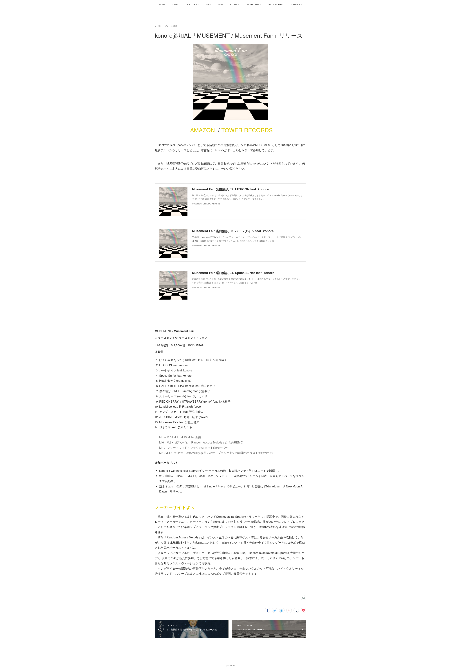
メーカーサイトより (175, 507)
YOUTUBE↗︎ (193, 4)
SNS (208, 4)
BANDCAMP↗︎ (254, 4)
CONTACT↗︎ (296, 4)
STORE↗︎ (235, 4)
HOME (162, 4)
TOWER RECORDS (247, 130)
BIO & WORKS (275, 4)
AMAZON (202, 130)
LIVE (220, 4)
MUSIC (176, 4)
